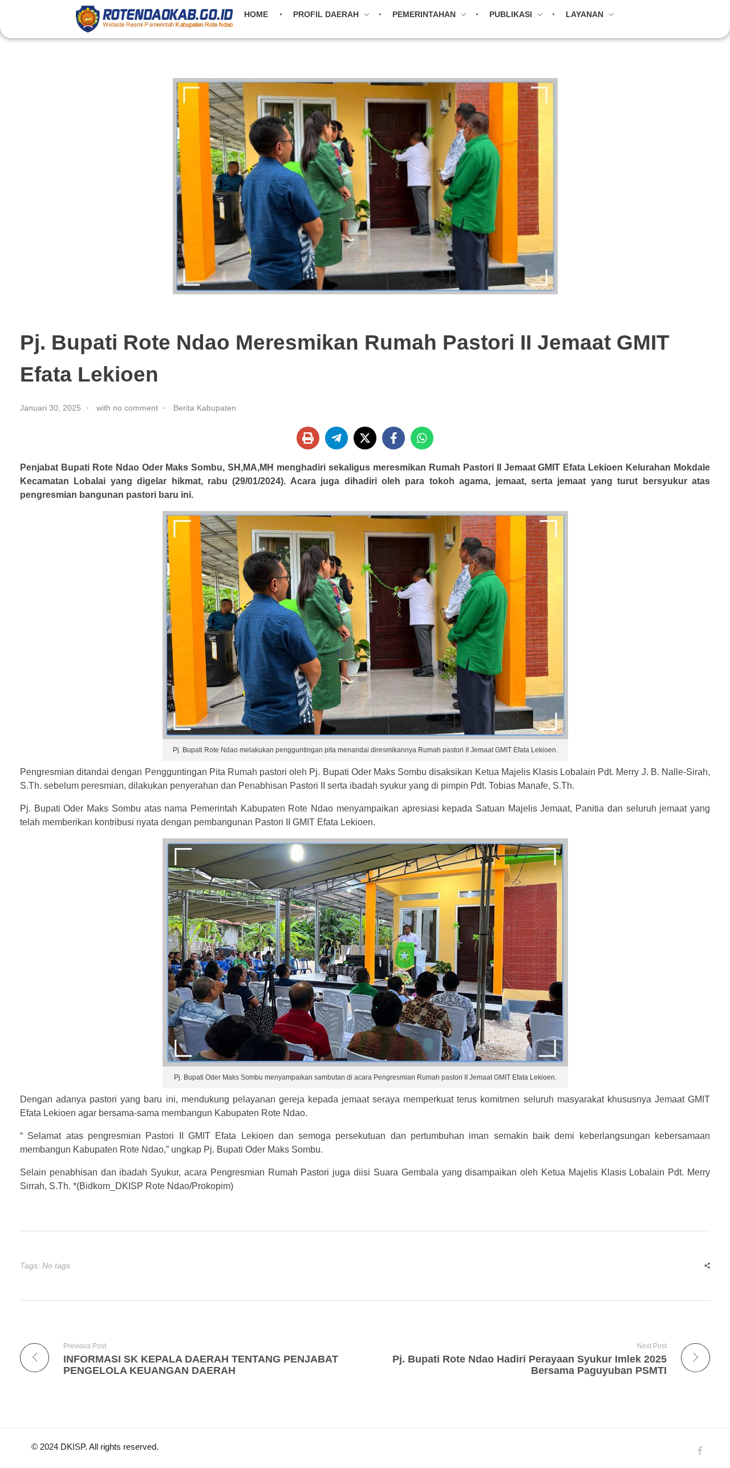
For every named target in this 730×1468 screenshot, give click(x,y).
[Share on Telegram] (336, 438)
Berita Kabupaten (204, 407)
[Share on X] (365, 438)
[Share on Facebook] (393, 438)
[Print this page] (308, 438)
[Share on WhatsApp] (422, 438)
